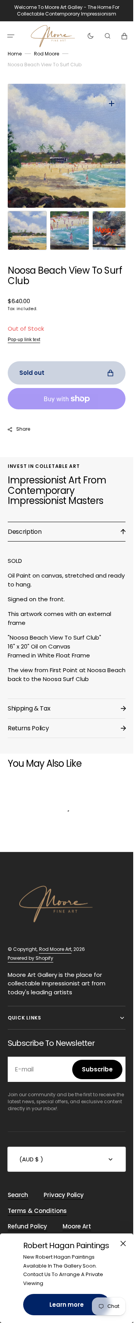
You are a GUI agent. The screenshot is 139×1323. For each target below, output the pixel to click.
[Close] (123, 1243)
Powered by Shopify (30, 950)
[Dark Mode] (90, 35)
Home (15, 53)
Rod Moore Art (55, 941)
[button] (10, 35)
